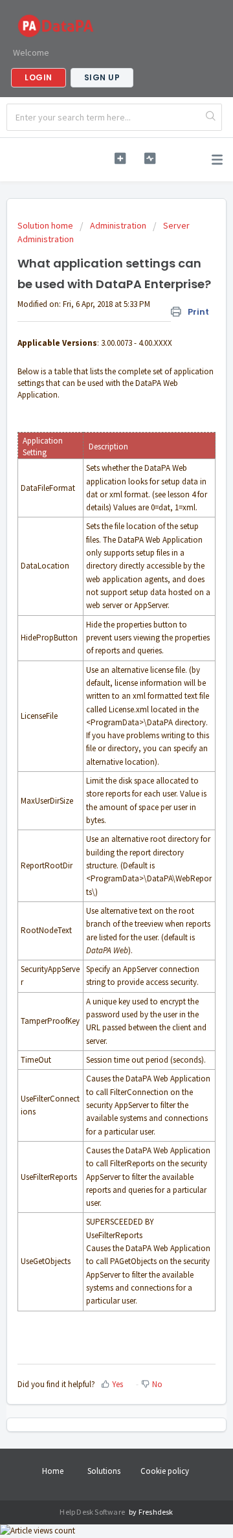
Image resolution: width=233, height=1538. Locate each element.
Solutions (103, 1470)
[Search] (210, 117)
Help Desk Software (93, 1512)
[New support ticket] (120, 158)
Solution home (46, 225)
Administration (118, 225)
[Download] (92, 777)
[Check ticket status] (149, 158)
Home (52, 1470)
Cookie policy (164, 1470)
